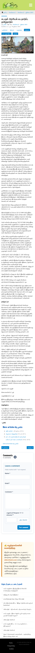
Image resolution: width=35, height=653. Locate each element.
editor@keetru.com (10, 560)
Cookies (11, 649)
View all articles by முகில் (10, 443)
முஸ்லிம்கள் (4, 30)
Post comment (23, 527)
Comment (9, 492)
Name (7, 473)
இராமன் (12, 30)
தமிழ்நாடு (27, 30)
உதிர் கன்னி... (9, 431)
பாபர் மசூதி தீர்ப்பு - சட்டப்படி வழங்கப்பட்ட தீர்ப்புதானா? (15, 625)
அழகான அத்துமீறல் (11, 434)
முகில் (5, 24)
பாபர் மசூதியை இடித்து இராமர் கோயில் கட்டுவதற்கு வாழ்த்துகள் (15, 590)
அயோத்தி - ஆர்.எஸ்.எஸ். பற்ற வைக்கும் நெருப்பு (17, 609)
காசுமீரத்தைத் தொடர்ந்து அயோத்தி (13, 599)
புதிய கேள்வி (23, 520)
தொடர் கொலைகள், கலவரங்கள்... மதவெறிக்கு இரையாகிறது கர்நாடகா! (17, 635)
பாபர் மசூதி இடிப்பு (6, 33)
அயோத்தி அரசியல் (9, 620)
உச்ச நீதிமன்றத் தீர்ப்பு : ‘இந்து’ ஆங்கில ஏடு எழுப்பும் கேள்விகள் (18, 604)
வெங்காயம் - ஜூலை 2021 (20, 24)
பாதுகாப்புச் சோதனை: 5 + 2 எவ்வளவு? (15, 514)
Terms (11, 643)
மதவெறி (15, 33)
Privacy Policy (11, 646)
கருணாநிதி (19, 30)
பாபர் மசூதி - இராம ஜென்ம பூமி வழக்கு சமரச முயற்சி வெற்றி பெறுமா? (16, 614)
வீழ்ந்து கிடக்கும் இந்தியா (10, 595)
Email (7, 483)
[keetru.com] (10, 5)
